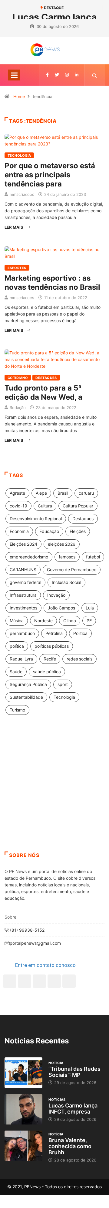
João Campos (61, 607)
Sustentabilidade (26, 697)
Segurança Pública (28, 684)
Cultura (45, 505)
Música (17, 620)
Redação (18, 407)
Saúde (16, 671)
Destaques (46, 378)
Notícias (57, 1099)
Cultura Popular (78, 505)
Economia (19, 531)
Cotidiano (18, 378)
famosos (67, 556)
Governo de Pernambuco (71, 569)
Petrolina (54, 633)
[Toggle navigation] (14, 75)
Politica (80, 633)
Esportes (17, 268)
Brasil (63, 493)
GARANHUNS (23, 569)
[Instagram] (54, 981)
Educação (49, 531)
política (17, 646)
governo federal (25, 582)
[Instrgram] (67, 74)
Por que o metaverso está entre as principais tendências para (50, 174)
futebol (93, 556)
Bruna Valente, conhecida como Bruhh (69, 1146)
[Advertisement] (54, 790)
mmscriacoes (22, 194)
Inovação (56, 595)
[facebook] (47, 74)
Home (19, 96)
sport (63, 684)
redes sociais (79, 658)
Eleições (78, 531)
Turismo (17, 709)
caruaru (86, 493)
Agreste (17, 493)
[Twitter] (57, 74)
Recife (50, 658)
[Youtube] (69, 981)
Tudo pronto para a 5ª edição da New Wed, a (43, 392)
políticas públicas (52, 646)
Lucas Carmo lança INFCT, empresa (72, 1108)
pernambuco (22, 633)
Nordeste (43, 620)
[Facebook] (9, 981)
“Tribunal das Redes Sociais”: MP (74, 1072)
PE (89, 620)
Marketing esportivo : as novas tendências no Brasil (52, 283)
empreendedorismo (29, 556)
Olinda (69, 620)
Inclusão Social (66, 582)
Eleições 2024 (23, 544)
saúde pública (47, 671)
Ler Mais (14, 227)
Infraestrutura (23, 595)
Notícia (55, 1063)
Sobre (10, 917)
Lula (90, 607)
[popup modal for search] (94, 75)
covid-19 (18, 505)
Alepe (41, 493)
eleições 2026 (61, 544)
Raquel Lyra (21, 658)
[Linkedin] (76, 74)
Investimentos (23, 607)
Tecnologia (19, 155)
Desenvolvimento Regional (36, 518)
